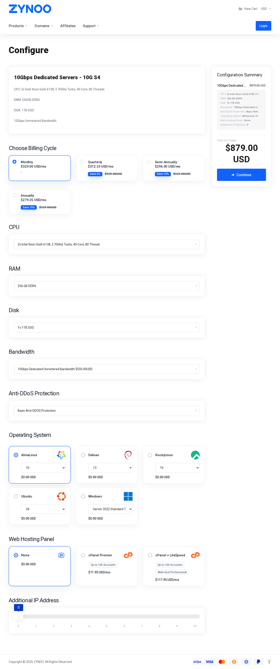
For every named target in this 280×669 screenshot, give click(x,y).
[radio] (14, 162)
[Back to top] (269, 661)
